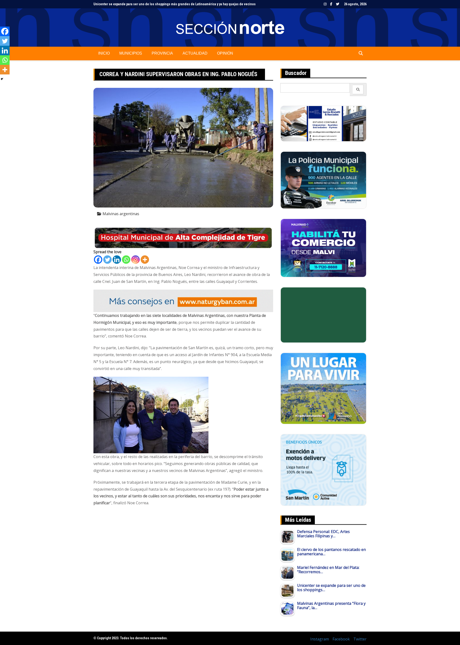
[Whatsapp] (126, 259)
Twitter (337, 4)
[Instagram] (135, 259)
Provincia (162, 53)
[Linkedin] (117, 259)
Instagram (325, 4)
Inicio (104, 53)
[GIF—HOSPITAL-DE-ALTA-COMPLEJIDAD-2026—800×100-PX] (183, 237)
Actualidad (195, 53)
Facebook (331, 4)
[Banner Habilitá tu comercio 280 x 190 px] (323, 247)
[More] (145, 259)
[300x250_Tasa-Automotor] (323, 469)
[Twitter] (107, 259)
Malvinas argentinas (121, 213)
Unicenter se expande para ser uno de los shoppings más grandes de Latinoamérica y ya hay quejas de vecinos (174, 4)
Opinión (225, 53)
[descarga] (323, 388)
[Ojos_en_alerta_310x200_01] (323, 314)
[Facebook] (98, 259)
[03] (323, 123)
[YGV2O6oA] (323, 179)
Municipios (130, 53)
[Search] (358, 89)
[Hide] (2, 79)
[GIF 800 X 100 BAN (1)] (183, 300)
